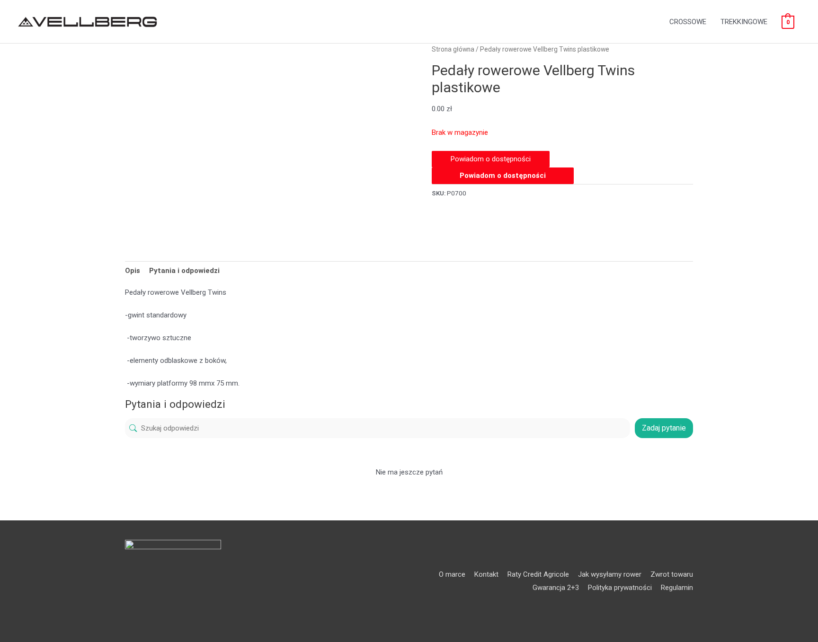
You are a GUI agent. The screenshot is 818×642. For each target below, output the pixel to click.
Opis (132, 270)
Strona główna (453, 49)
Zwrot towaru (671, 574)
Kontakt (486, 574)
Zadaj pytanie (664, 427)
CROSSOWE (687, 22)
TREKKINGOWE (743, 22)
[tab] (132, 270)
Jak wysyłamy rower (609, 574)
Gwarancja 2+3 (556, 587)
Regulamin (677, 587)
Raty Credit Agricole (538, 574)
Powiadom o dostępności (503, 175)
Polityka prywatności (620, 587)
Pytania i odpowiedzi (184, 270)
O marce (452, 574)
